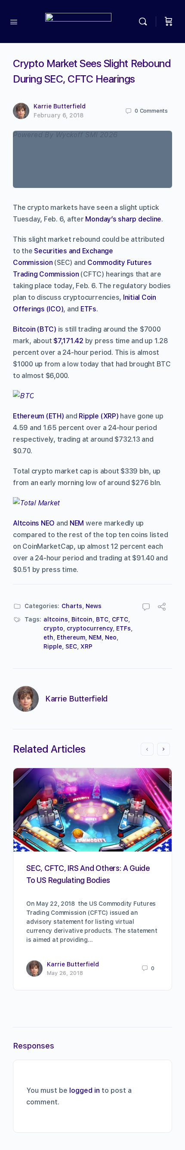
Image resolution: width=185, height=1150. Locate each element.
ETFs (88, 309)
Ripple (52, 646)
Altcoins (26, 523)
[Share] (162, 608)
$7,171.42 (68, 341)
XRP (86, 646)
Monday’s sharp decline (123, 219)
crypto (53, 628)
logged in (84, 1090)
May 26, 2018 (65, 973)
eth (48, 637)
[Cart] (168, 21)
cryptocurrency (90, 628)
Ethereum (71, 637)
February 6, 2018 (58, 115)
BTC (102, 619)
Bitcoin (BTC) (34, 329)
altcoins (55, 619)
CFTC (120, 619)
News (94, 606)
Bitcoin (81, 619)
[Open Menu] (14, 21)
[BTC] (23, 396)
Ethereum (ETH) (38, 416)
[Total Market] (36, 503)
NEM (77, 523)
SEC (71, 646)
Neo (111, 637)
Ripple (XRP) (98, 416)
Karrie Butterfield (60, 106)
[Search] (145, 21)
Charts (72, 606)
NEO (48, 523)
